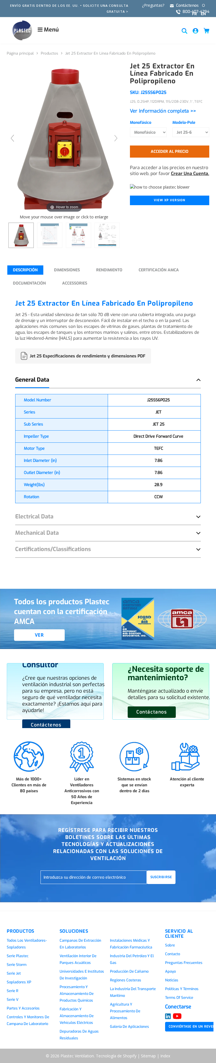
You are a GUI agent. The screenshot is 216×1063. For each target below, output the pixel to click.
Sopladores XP (19, 982)
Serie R (12, 990)
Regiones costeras (125, 980)
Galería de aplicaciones (129, 1026)
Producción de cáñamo (129, 971)
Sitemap (148, 1055)
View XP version (170, 200)
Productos (49, 53)
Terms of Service (179, 997)
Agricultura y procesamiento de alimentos (125, 1011)
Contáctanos (151, 712)
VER (39, 635)
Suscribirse (161, 877)
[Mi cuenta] (195, 30)
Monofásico (140, 122)
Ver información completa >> (163, 111)
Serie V (13, 999)
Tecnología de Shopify (116, 1055)
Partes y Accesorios (23, 1008)
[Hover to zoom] (64, 137)
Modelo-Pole (183, 122)
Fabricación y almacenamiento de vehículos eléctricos (77, 1016)
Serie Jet (14, 973)
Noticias (171, 980)
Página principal (20, 53)
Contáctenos (187, 5)
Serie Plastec (17, 956)
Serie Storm (16, 964)
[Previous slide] (12, 138)
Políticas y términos (182, 988)
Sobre (170, 945)
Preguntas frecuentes (183, 962)
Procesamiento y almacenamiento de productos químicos (77, 993)
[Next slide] (116, 138)
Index (165, 1055)
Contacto (172, 954)
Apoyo (170, 971)
